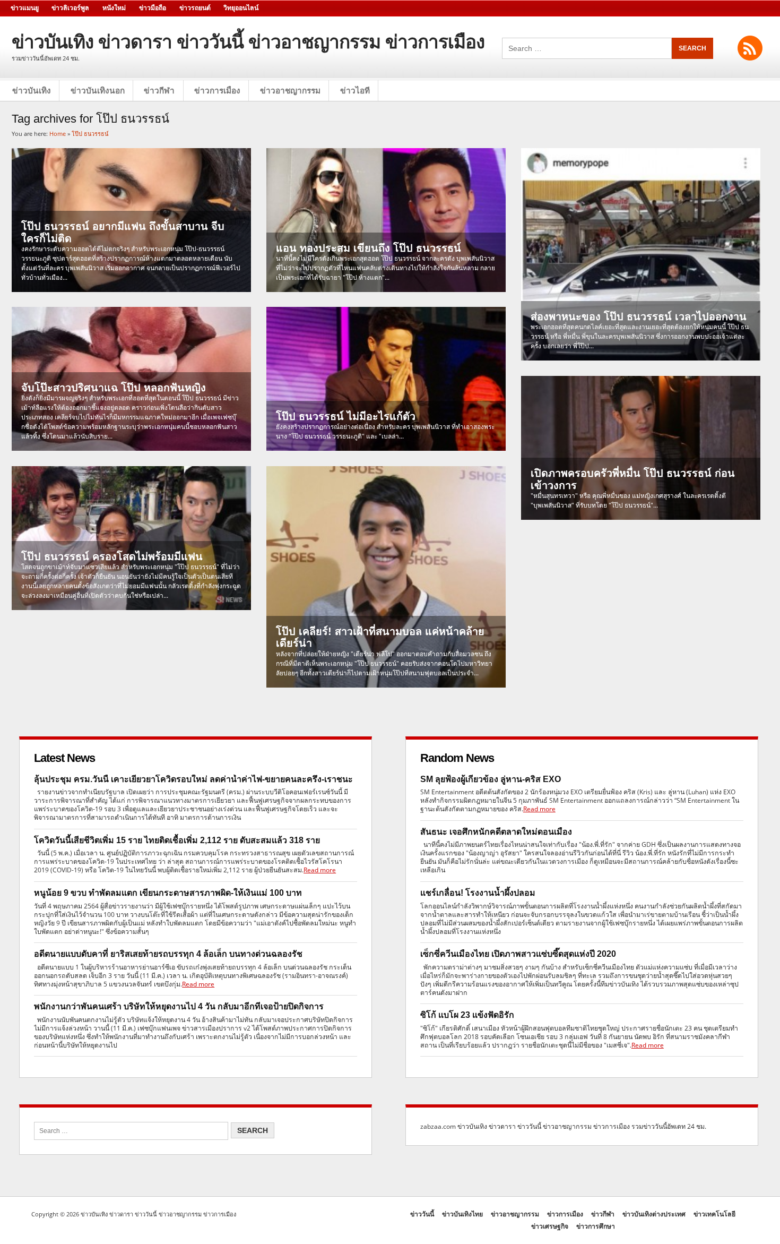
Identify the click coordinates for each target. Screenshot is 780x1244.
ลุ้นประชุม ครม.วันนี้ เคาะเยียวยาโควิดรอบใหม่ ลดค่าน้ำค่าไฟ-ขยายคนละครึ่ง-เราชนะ (193, 779)
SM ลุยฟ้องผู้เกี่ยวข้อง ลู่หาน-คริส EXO (490, 779)
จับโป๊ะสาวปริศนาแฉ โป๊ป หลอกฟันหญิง (113, 387)
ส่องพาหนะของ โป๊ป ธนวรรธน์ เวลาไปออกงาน (639, 316)
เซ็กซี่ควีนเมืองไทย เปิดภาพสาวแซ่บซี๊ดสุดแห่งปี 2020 (518, 953)
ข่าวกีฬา (159, 90)
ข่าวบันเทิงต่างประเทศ (654, 1214)
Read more (320, 869)
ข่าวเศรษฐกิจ (549, 1226)
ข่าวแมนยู (25, 8)
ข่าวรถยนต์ (195, 8)
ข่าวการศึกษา (595, 1226)
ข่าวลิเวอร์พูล (70, 8)
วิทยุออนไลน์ (240, 8)
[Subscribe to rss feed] (750, 48)
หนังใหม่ (114, 8)
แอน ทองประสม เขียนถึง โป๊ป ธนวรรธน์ (368, 248)
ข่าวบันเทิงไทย (462, 1214)
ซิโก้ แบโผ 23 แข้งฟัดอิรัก (467, 1014)
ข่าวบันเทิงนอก (98, 90)
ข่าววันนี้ (422, 1214)
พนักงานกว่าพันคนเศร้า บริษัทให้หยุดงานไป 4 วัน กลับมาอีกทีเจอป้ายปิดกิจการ (179, 1006)
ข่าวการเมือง (217, 90)
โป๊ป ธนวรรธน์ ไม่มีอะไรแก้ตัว (345, 416)
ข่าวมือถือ (152, 8)
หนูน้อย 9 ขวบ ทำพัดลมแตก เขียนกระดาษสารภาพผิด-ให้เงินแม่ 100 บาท (168, 892)
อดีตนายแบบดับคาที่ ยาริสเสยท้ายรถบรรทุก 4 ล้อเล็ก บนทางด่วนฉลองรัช (168, 953)
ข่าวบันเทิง (31, 90)
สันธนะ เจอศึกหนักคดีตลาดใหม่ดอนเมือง (496, 831)
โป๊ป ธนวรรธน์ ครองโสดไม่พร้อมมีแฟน (112, 556)
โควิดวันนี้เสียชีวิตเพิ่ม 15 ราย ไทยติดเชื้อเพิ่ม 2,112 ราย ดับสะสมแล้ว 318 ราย (177, 840)
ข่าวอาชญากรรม (290, 90)
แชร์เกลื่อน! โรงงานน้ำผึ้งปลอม (477, 892)
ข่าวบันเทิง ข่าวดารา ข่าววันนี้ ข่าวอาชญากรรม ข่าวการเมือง (248, 41)
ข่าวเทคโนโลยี (714, 1214)
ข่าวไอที (355, 90)
